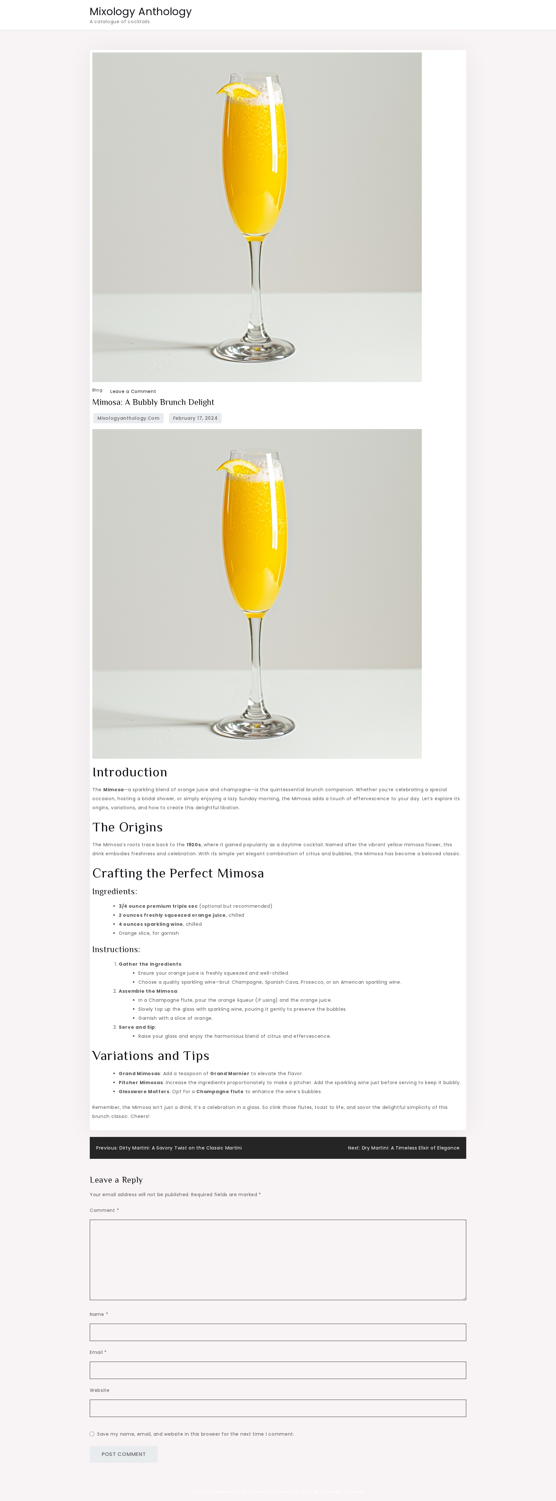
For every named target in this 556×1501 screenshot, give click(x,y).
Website (100, 1390)
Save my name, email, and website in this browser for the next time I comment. (195, 1434)
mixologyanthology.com (128, 418)
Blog (97, 390)
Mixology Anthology (141, 11)
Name (99, 1314)
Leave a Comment (133, 391)
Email (98, 1352)
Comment (104, 1210)
